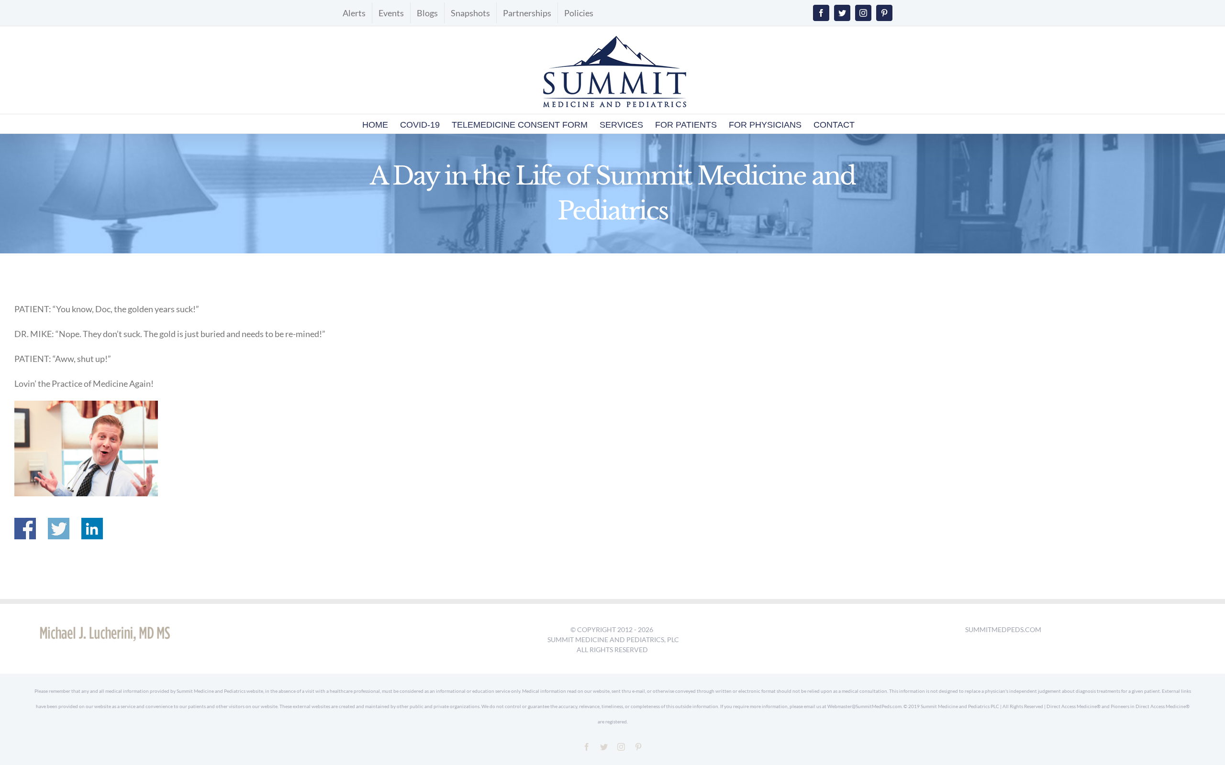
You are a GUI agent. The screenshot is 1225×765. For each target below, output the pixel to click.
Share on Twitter (58, 528)
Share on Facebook (25, 528)
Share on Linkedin (92, 528)
